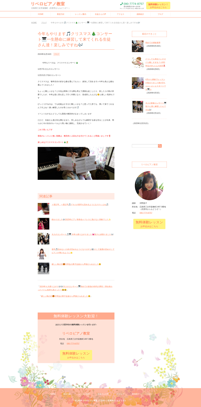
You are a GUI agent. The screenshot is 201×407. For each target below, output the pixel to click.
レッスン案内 (80, 14)
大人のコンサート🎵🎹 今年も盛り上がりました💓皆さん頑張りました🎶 (83, 234)
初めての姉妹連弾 (152, 43)
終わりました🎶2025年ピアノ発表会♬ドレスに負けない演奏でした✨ (81, 219)
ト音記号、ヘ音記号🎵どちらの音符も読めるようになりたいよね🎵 (80, 205)
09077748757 (134, 3)
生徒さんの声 (100, 14)
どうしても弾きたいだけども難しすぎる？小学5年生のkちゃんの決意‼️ (155, 62)
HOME (41, 14)
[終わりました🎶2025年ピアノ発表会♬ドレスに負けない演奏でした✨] (43, 228)
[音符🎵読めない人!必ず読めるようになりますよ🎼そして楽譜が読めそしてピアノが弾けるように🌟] (43, 258)
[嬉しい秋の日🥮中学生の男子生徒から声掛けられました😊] (43, 273)
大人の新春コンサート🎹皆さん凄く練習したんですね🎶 (155, 106)
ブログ (160, 14)
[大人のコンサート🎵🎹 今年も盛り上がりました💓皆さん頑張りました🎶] (43, 243)
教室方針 (60, 14)
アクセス (120, 14)
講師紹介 (140, 14)
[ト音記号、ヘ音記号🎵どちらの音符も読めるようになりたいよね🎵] (43, 213)
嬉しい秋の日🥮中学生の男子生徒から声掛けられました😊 (76, 264)
